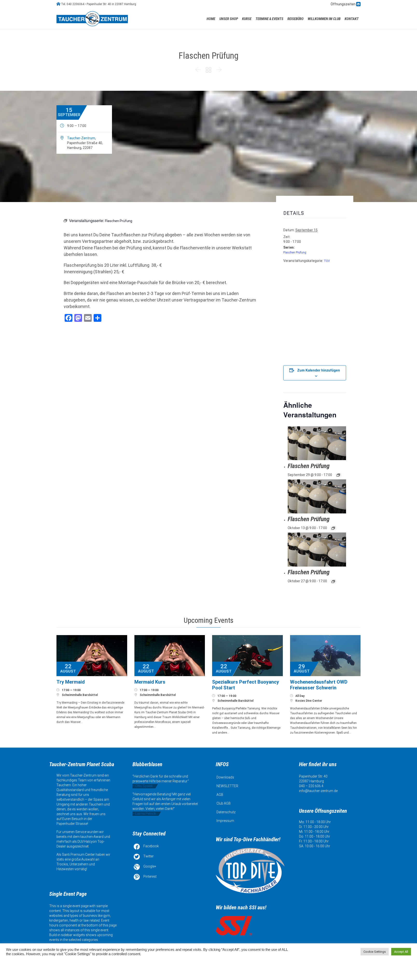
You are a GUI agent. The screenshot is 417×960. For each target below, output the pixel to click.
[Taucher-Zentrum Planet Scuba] (92, 18)
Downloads (225, 777)
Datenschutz (226, 812)
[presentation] (317, 443)
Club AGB (223, 803)
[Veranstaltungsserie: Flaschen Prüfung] (338, 475)
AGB (219, 795)
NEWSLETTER (227, 786)
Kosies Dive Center (308, 700)
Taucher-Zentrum (81, 138)
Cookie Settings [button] (374, 951)
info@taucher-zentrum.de (318, 791)
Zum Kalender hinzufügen (318, 370)
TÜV (327, 261)
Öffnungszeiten (343, 4)
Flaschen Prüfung (294, 252)
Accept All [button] (401, 951)
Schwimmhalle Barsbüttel (80, 695)
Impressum (225, 821)
